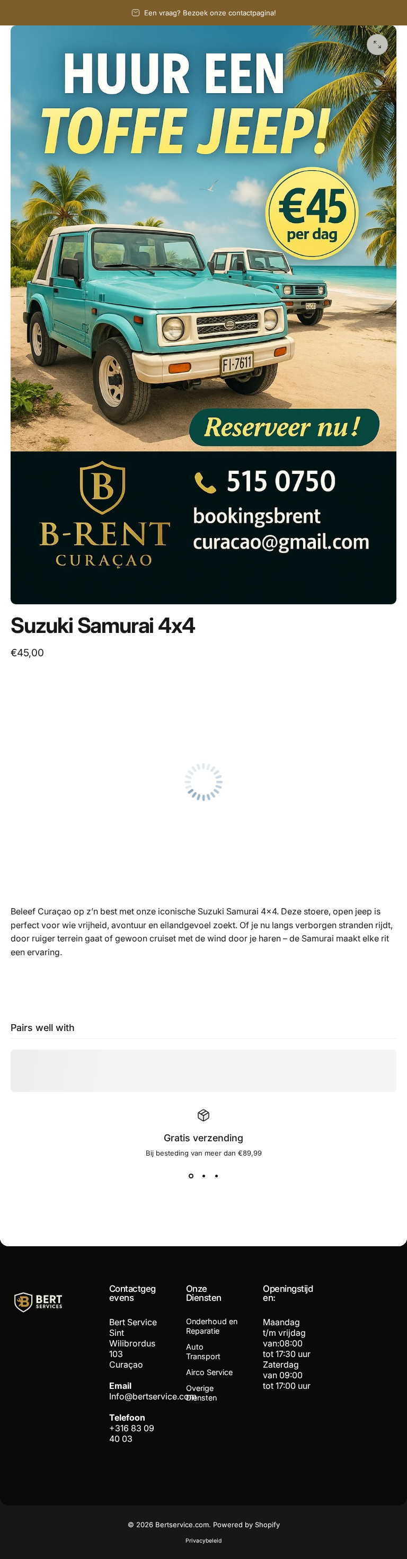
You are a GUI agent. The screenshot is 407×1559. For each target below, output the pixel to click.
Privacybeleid (203, 1540)
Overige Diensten (201, 1393)
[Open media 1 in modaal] (377, 44)
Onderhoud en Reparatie (211, 1326)
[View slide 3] (216, 1176)
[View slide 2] (203, 1176)
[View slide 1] (190, 1176)
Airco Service (209, 1372)
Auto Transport (203, 1351)
